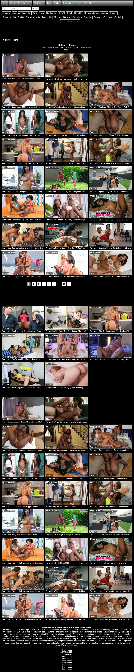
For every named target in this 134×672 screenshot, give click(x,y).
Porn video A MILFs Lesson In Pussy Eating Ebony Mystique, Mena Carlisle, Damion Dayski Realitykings (111, 163)
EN (85, 3)
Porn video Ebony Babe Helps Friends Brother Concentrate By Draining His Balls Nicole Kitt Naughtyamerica (111, 220)
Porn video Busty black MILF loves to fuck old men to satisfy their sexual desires (67, 563)
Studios (57, 3)
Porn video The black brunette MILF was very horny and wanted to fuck (67, 478)
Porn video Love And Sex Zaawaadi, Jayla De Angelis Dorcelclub (67, 276)
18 (64, 284)
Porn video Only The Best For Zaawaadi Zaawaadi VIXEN (23, 276)
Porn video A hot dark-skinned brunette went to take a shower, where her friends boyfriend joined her (23, 422)
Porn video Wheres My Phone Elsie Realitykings (109, 135)
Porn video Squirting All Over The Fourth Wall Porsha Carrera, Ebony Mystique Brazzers (111, 107)
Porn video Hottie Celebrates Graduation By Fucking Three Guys (67, 359)
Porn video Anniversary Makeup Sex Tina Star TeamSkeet (23, 135)
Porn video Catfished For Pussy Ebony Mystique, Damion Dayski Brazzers (67, 220)
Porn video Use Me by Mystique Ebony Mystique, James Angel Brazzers (67, 135)
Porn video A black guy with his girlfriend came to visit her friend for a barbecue (111, 535)
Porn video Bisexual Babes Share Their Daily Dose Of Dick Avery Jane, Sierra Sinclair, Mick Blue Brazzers (23, 248)
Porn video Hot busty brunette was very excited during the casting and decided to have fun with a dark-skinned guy (111, 591)
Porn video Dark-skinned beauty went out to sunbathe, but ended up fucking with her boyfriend (67, 79)
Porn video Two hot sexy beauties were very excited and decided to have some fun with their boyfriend (67, 619)
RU (90, 3)
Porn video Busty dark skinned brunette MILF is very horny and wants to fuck (111, 619)
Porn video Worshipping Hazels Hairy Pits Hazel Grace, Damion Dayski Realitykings (67, 163)
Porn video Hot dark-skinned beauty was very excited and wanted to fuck (23, 619)
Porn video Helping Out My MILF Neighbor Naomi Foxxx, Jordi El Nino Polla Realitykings (67, 192)
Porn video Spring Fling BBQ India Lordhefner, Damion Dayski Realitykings (111, 192)
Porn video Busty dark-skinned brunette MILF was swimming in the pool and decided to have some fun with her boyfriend (23, 535)
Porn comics (67, 654)
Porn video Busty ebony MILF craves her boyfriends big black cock (23, 107)
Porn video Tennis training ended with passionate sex (67, 107)
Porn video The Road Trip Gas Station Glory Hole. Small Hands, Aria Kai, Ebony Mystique (67, 331)
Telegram (78, 3)
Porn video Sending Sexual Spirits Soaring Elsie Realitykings (111, 248)
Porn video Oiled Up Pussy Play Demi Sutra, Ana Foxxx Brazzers (23, 220)
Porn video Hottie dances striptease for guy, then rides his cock (111, 359)
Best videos (39, 3)
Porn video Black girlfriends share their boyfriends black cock (23, 79)
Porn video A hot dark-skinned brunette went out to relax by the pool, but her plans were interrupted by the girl (67, 422)
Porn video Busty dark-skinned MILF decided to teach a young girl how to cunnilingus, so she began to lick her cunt (111, 506)
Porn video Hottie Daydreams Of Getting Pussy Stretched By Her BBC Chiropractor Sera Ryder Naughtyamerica (23, 388)
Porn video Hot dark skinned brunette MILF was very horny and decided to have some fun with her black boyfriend (23, 450)
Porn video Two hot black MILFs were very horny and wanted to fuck (111, 450)
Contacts (67, 3)
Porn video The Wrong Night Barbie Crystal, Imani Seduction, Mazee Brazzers (23, 359)
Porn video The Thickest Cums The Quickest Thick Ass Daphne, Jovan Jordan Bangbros (23, 163)
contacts (126, 643)
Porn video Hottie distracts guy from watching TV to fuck (67, 388)
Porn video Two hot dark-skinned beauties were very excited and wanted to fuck (23, 591)
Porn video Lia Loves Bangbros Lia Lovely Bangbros (23, 192)
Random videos (24, 3)
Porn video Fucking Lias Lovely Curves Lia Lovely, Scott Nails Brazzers (111, 276)
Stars (12, 3)
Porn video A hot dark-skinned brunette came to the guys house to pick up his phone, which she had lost (111, 478)
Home (4, 3)
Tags (49, 3)
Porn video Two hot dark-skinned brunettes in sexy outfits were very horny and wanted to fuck (23, 563)
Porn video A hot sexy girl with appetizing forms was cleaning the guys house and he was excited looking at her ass (23, 506)
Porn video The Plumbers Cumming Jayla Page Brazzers (23, 331)
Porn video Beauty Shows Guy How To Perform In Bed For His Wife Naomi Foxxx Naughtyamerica (67, 248)
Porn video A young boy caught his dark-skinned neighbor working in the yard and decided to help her (67, 535)
